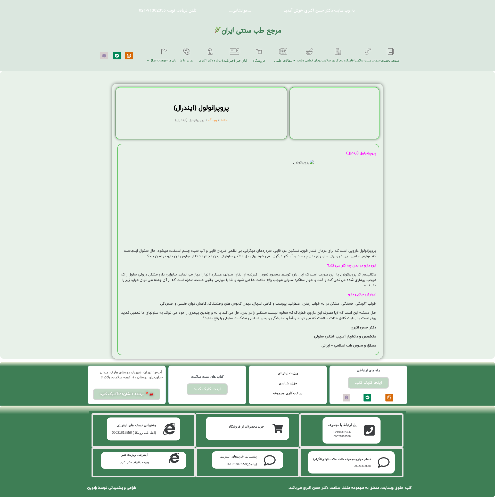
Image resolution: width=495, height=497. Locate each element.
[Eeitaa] (129, 55)
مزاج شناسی (288, 383)
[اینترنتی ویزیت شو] (174, 458)
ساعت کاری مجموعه (287, 393)
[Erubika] (104, 55)
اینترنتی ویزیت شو (134, 454)
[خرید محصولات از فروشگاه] (278, 428)
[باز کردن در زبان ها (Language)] (148, 60)
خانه (224, 120)
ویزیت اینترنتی (288, 373)
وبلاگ (212, 120)
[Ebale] (117, 55)
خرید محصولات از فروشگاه (246, 426)
